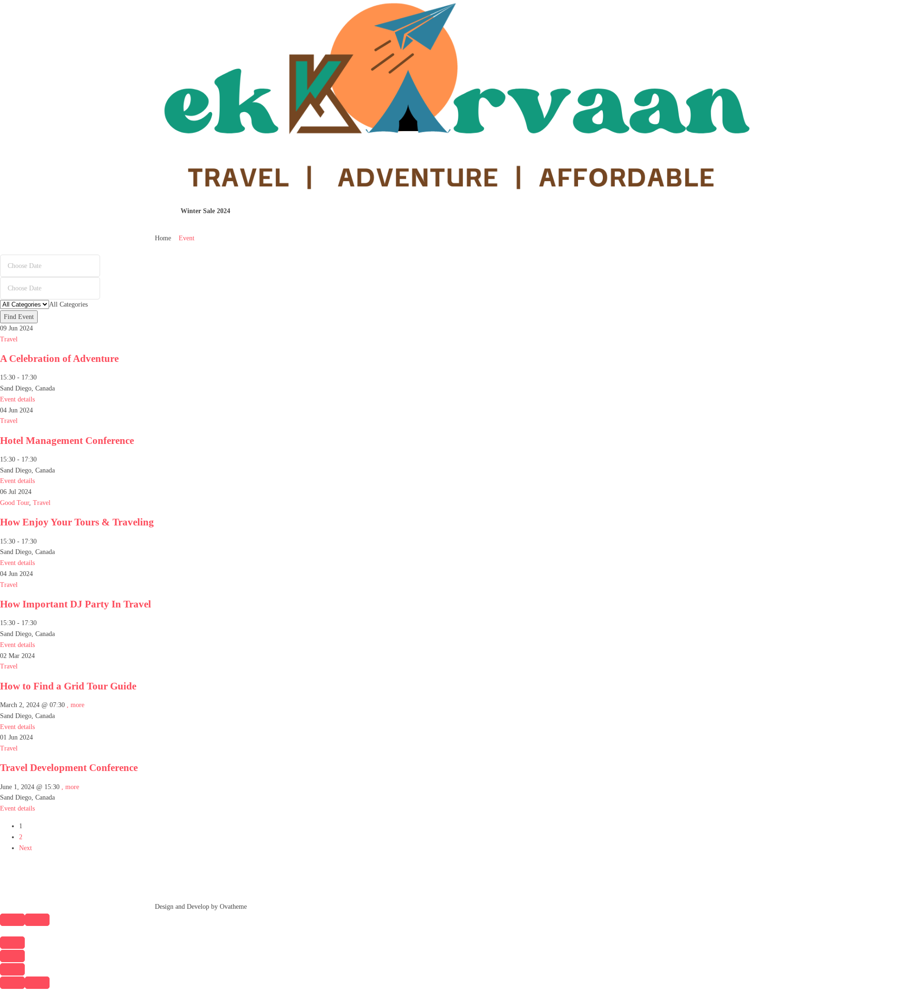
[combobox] (68, 304)
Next (25, 848)
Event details (17, 399)
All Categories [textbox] (68, 304)
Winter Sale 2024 (205, 211)
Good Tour (14, 502)
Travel (9, 339)
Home (163, 238)
